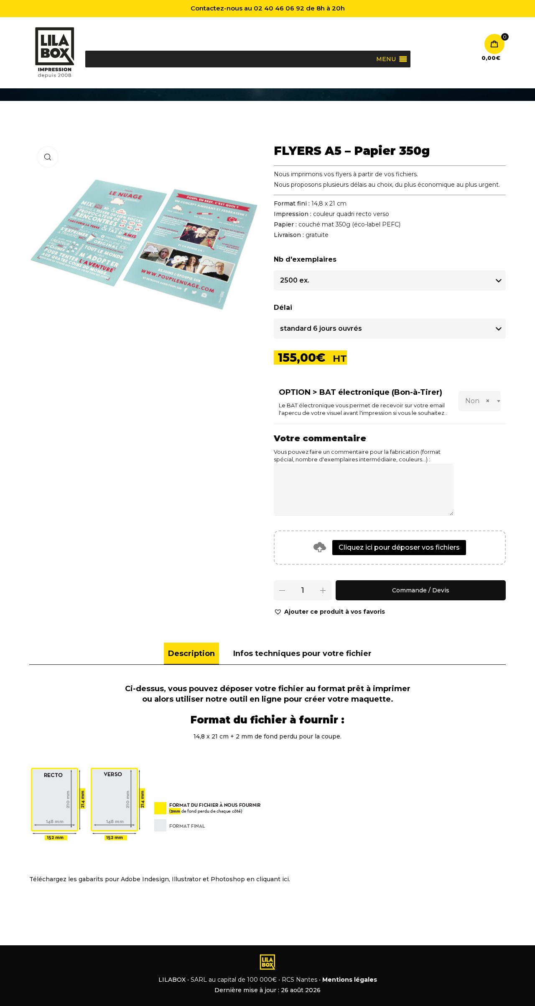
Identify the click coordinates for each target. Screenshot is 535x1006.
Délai (283, 307)
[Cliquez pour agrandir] (48, 157)
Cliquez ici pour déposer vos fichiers (399, 547)
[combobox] (480, 401)
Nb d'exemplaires (305, 259)
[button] (329, 612)
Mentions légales (349, 979)
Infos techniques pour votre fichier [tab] (302, 653)
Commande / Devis (420, 590)
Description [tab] (191, 653)
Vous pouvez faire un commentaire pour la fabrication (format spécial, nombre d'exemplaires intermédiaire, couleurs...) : (357, 456)
